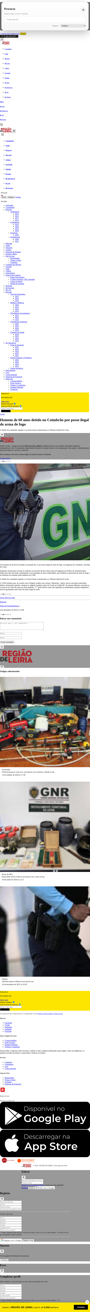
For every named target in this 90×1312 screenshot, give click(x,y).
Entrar (23, 34)
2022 (17, 229)
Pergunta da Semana (13, 252)
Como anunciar (11, 375)
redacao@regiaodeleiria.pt (9, 606)
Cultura (8, 250)
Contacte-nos (5, 34)
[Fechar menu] (14, 131)
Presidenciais (15, 237)
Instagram (8, 1027)
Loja (18, 34)
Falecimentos (10, 370)
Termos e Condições (17, 385)
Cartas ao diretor (16, 282)
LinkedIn (8, 1029)
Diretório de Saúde (17, 332)
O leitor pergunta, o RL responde (22, 279)
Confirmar (4, 1260)
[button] (45, 102)
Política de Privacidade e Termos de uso (50, 1014)
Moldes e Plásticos (17, 303)
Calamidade (10, 207)
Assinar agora (5, 458)
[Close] (2, 435)
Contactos (14, 389)
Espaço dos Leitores (13, 275)
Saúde (8, 246)
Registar (11, 197)
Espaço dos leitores (17, 277)
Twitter (7, 1025)
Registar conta (28, 1240)
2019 (17, 231)
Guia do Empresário (17, 294)
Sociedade (9, 205)
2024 (17, 227)
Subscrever (6, 411)
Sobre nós (9, 379)
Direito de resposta (17, 284)
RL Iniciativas (11, 343)
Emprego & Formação (14, 377)
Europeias (14, 233)
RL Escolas (10, 288)
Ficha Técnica (15, 383)
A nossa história (16, 381)
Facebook (8, 1023)
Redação (3, 602)
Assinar (13, 34)
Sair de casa (10, 256)
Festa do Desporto (17, 345)
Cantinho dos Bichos (13, 265)
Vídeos (8, 271)
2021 (17, 216)
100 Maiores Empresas (18, 322)
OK (2, 666)
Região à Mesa (11, 254)
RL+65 (8, 290)
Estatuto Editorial (16, 387)
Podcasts (9, 286)
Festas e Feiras (15, 260)
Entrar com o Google (46, 1188)
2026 (17, 239)
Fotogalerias (10, 273)
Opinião (9, 267)
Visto (7, 269)
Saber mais (5, 401)
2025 (17, 214)
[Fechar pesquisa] (83, 9)
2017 (17, 218)
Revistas (9, 292)
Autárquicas (14, 212)
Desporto (9, 248)
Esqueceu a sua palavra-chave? (33, 1185)
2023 (17, 301)
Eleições (9, 210)
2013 (17, 220)
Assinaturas (9, 1064)
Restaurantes (15, 258)
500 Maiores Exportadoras (20, 313)
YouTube (8, 1031)
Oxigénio (13, 262)
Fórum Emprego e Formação (21, 358)
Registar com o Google (12, 1240)
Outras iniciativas (16, 368)
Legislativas (14, 222)
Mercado (9, 243)
